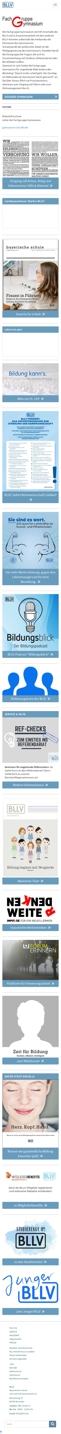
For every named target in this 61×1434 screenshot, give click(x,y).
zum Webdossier (29, 1061)
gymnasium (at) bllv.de (15, 127)
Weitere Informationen (29, 785)
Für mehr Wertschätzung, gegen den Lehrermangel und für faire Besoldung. (30, 577)
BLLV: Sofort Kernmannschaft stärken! (30, 495)
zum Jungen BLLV (28, 1311)
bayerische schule (29, 314)
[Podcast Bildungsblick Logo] (30, 622)
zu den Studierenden (28, 1262)
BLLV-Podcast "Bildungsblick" (29, 654)
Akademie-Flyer (29, 881)
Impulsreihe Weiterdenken (28, 927)
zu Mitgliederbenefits (28, 1205)
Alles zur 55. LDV (28, 399)
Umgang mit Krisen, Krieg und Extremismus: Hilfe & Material (29, 183)
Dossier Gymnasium (19, 97)
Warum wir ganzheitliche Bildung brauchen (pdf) (30, 1153)
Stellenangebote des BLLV (29, 699)
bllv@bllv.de (22, 1413)
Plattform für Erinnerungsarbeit (29, 983)
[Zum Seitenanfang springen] (1, 1432)
